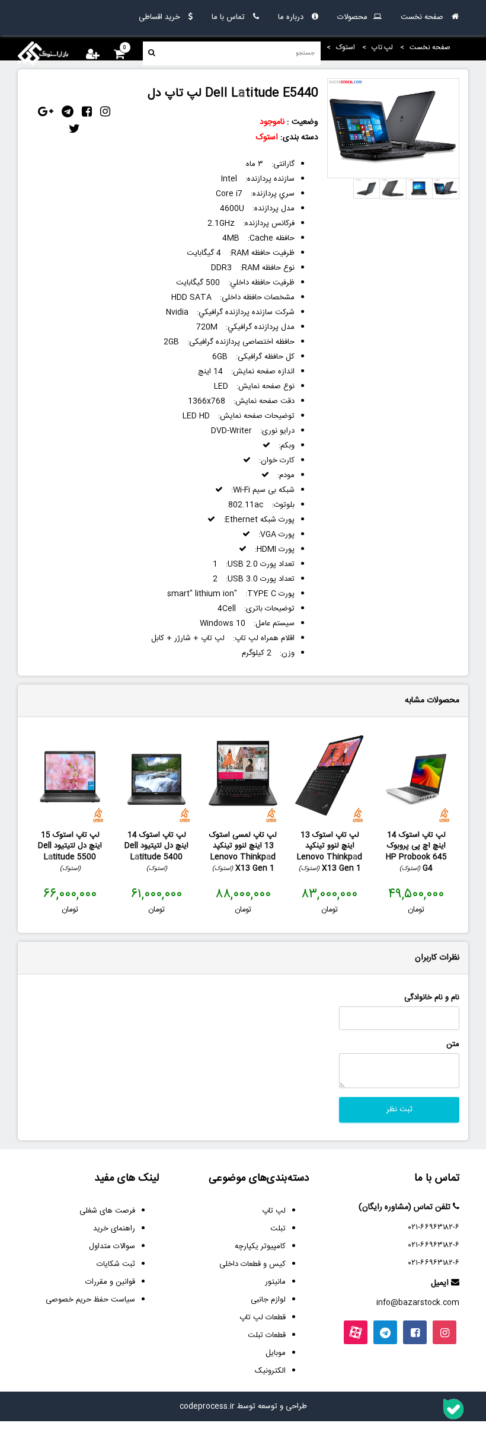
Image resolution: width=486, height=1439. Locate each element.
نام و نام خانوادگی (431, 997)
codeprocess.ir (207, 1406)
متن (452, 1044)
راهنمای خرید (114, 1228)
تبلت (278, 1228)
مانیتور (275, 1281)
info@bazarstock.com (417, 1302)
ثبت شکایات (116, 1264)
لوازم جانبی (268, 1299)
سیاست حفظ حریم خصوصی (90, 1299)
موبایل (276, 1353)
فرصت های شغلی (107, 1210)
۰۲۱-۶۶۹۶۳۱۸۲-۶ (433, 1227)
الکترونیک (270, 1370)
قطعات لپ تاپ (262, 1317)
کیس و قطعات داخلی (252, 1264)
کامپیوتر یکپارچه (260, 1246)
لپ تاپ (274, 1210)
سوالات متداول (112, 1246)
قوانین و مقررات (110, 1281)
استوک (267, 137)
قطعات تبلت (267, 1335)
